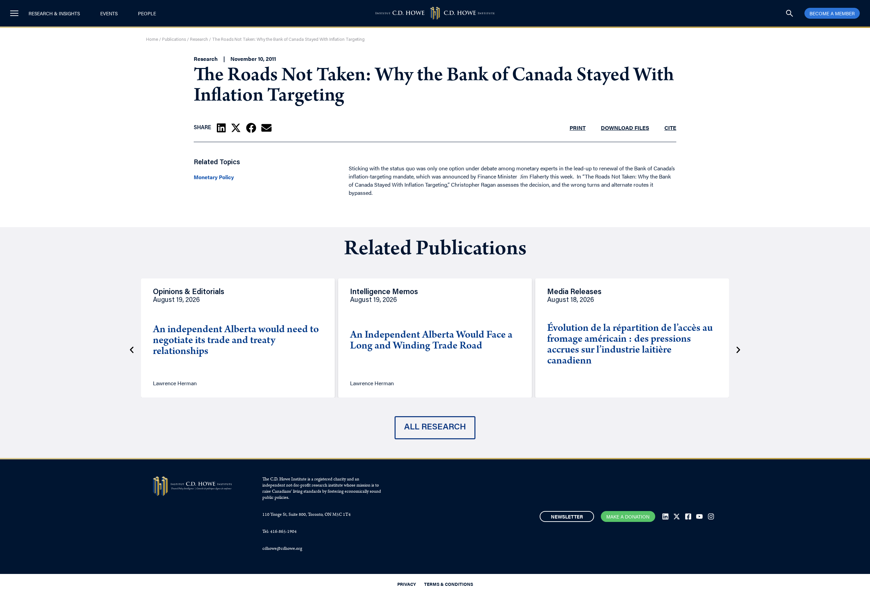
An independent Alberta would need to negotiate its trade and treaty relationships (236, 341)
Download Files (625, 128)
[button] (221, 128)
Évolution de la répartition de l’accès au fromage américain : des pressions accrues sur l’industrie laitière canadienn (630, 345)
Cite (670, 128)
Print (578, 128)
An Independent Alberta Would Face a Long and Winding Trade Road (431, 341)
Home (152, 39)
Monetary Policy (214, 177)
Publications (174, 39)
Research (199, 39)
